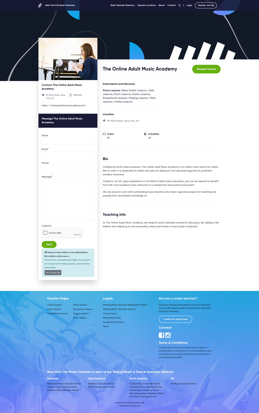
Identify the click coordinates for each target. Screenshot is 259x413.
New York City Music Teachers (60, 5)
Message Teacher (206, 69)
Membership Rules (112, 318)
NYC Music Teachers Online (143, 397)
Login (189, 5)
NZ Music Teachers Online (101, 384)
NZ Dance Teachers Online (101, 387)
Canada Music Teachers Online (145, 384)
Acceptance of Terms (113, 322)
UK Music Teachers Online (183, 384)
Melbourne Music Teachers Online (63, 384)
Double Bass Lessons (57, 314)
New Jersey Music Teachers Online (146, 393)
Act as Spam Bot (53, 273)
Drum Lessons (80, 318)
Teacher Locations (146, 5)
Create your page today (175, 319)
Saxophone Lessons (83, 309)
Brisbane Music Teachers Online (63, 390)
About (162, 5)
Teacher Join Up (206, 5)
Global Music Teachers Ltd (129, 406)
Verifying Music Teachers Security (119, 309)
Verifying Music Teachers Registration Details (125, 305)
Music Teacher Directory (122, 5)
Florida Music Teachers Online (144, 390)
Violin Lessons (54, 309)
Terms (106, 327)
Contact (171, 5)
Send (49, 244)
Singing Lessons (81, 314)
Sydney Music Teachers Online (62, 387)
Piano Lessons (80, 305)
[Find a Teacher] (179, 5)
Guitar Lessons (54, 305)
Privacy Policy (109, 314)
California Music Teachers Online (146, 387)
